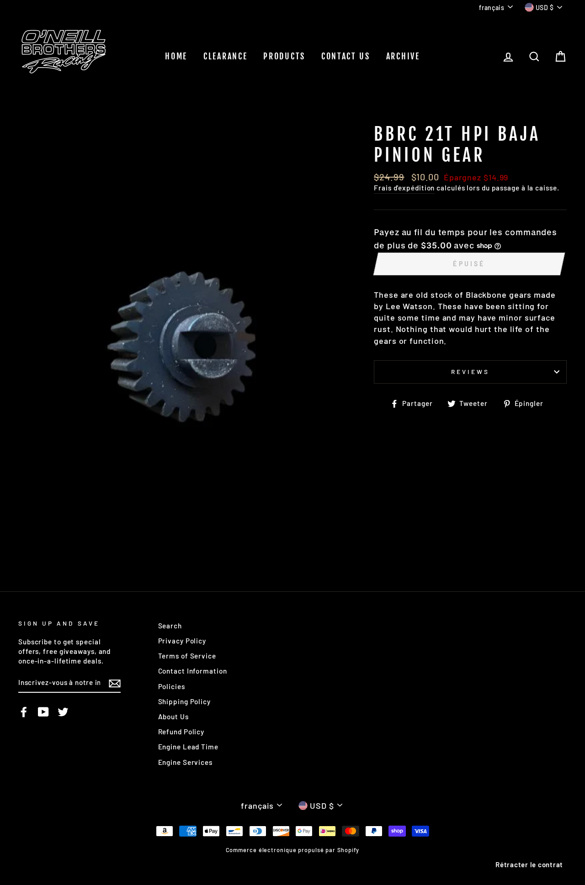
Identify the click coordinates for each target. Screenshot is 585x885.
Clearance (225, 56)
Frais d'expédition (404, 188)
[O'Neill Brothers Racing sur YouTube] (43, 711)
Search (170, 626)
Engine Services (185, 762)
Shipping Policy (184, 701)
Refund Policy (181, 731)
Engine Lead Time (188, 747)
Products (284, 56)
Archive (403, 56)
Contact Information (192, 671)
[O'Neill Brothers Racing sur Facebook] (23, 711)
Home (176, 56)
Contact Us (345, 56)
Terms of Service (187, 656)
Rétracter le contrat (529, 864)
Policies (171, 686)
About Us (173, 716)
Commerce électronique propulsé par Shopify (293, 849)
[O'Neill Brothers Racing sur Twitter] (63, 711)
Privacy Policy (182, 641)
